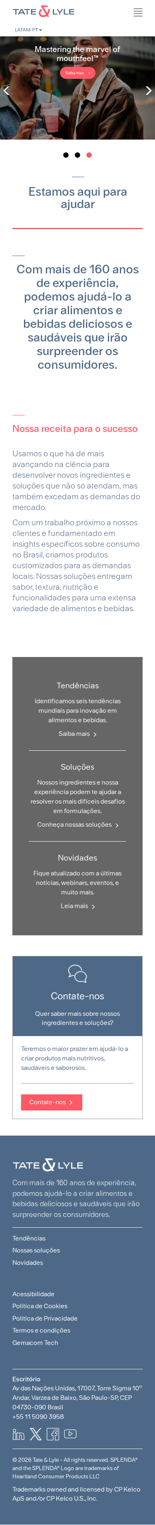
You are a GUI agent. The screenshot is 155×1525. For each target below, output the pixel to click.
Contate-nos (47, 1102)
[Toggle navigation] (151, 31)
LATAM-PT (26, 30)
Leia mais (74, 906)
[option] (77, 88)
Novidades (27, 1262)
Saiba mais (74, 73)
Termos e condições (41, 1330)
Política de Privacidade (45, 1318)
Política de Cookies (39, 1306)
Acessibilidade (33, 1294)
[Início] (77, 10)
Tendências (28, 1238)
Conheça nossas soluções (74, 824)
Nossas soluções (36, 1250)
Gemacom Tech (35, 1343)
